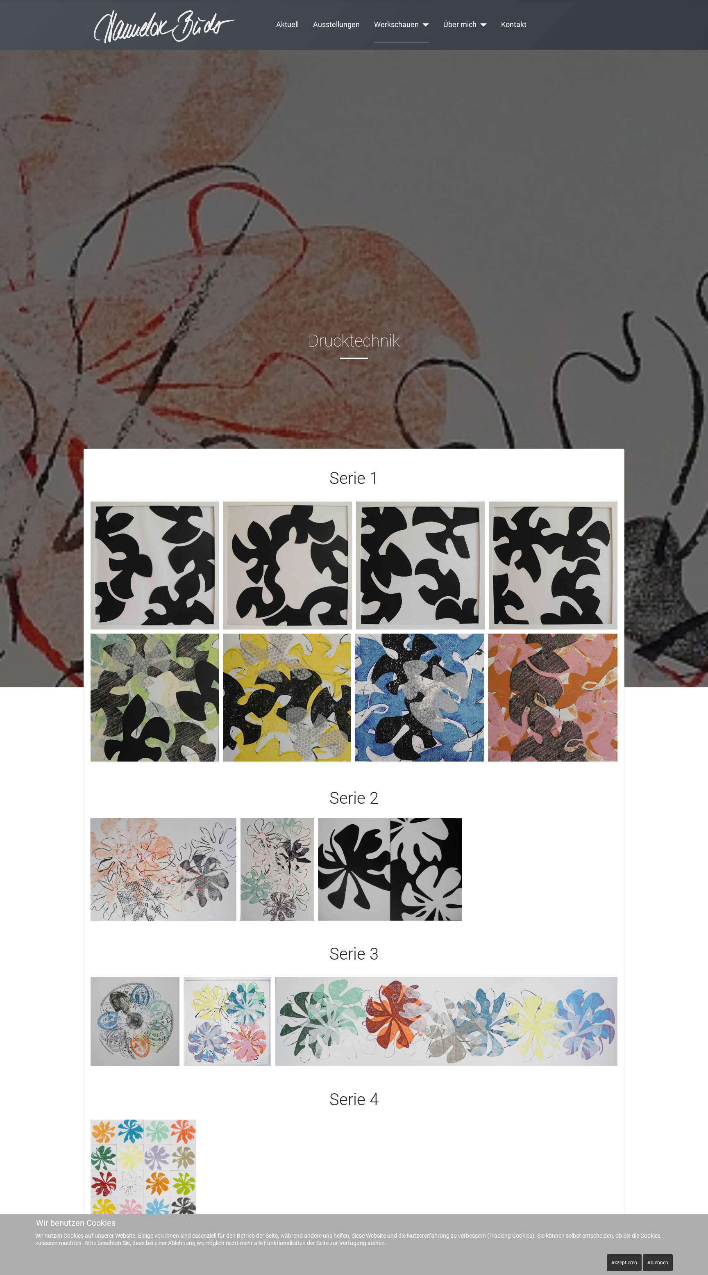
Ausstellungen (336, 25)
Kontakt (513, 25)
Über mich (460, 25)
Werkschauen (396, 25)
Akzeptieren (624, 1263)
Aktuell (287, 25)
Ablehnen (657, 1263)
